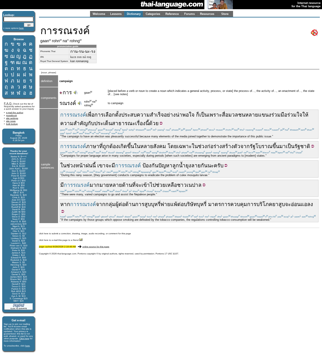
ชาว (182, 185)
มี (113, 165)
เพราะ (215, 115)
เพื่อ (90, 115)
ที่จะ (137, 185)
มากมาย (99, 185)
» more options (13, 28)
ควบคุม (238, 204)
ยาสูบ (278, 204)
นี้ (147, 123)
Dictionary (134, 14)
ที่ (101, 146)
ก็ (197, 115)
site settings (12, 118)
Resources (207, 14)
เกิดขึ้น (126, 146)
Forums (189, 14)
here (27, 346)
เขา (101, 165)
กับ (91, 123)
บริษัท (190, 204)
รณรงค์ (67, 103)
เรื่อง (140, 123)
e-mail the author (14, 112)
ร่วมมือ (279, 115)
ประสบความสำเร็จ (142, 115)
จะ (108, 165)
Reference (172, 14)
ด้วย (154, 123)
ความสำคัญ (74, 123)
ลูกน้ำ (179, 165)
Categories (153, 14)
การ (67, 92)
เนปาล (194, 185)
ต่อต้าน (127, 204)
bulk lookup (12, 124)
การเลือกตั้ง (107, 115)
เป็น (203, 115)
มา (282, 146)
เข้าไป (149, 185)
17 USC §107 (171, 253)
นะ (210, 165)
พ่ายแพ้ (169, 204)
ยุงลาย (193, 165)
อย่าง (170, 115)
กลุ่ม (110, 204)
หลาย (251, 115)
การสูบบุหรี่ (148, 204)
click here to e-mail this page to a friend (59, 240)
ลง (310, 204)
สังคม (159, 146)
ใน (137, 146)
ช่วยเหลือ (166, 185)
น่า (179, 115)
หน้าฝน (84, 165)
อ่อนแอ (299, 204)
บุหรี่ (202, 204)
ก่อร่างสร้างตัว (223, 146)
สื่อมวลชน (233, 115)
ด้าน (127, 185)
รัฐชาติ (302, 146)
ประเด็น (103, 123)
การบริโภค (259, 204)
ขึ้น (275, 146)
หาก (65, 204)
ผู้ (117, 204)
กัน (204, 165)
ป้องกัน (150, 165)
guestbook (11, 115)
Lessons (116, 14)
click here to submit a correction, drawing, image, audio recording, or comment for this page (85, 233)
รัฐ (252, 146)
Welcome (99, 14)
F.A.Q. (8, 103)
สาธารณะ (123, 123)
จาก (245, 146)
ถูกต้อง (111, 146)
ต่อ (180, 204)
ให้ (305, 115)
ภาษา (92, 146)
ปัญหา (165, 165)
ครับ (218, 165)
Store (224, 14)
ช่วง (202, 146)
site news (11, 121)
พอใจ (188, 115)
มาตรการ (219, 204)
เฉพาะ (184, 146)
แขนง (264, 115)
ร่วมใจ (294, 115)
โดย (172, 146)
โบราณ (263, 146)
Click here (24, 338)
